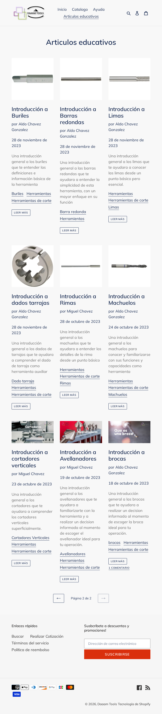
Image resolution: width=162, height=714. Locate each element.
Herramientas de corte (31, 200)
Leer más (21, 212)
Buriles (17, 193)
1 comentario (119, 567)
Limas (113, 207)
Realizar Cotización (46, 636)
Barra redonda (73, 211)
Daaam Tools (107, 704)
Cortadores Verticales (30, 537)
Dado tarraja (23, 381)
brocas (114, 542)
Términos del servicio (30, 643)
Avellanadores (72, 553)
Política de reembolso (30, 649)
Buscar (18, 636)
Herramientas (39, 193)
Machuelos (117, 394)
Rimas (65, 383)
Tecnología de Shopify (134, 704)
